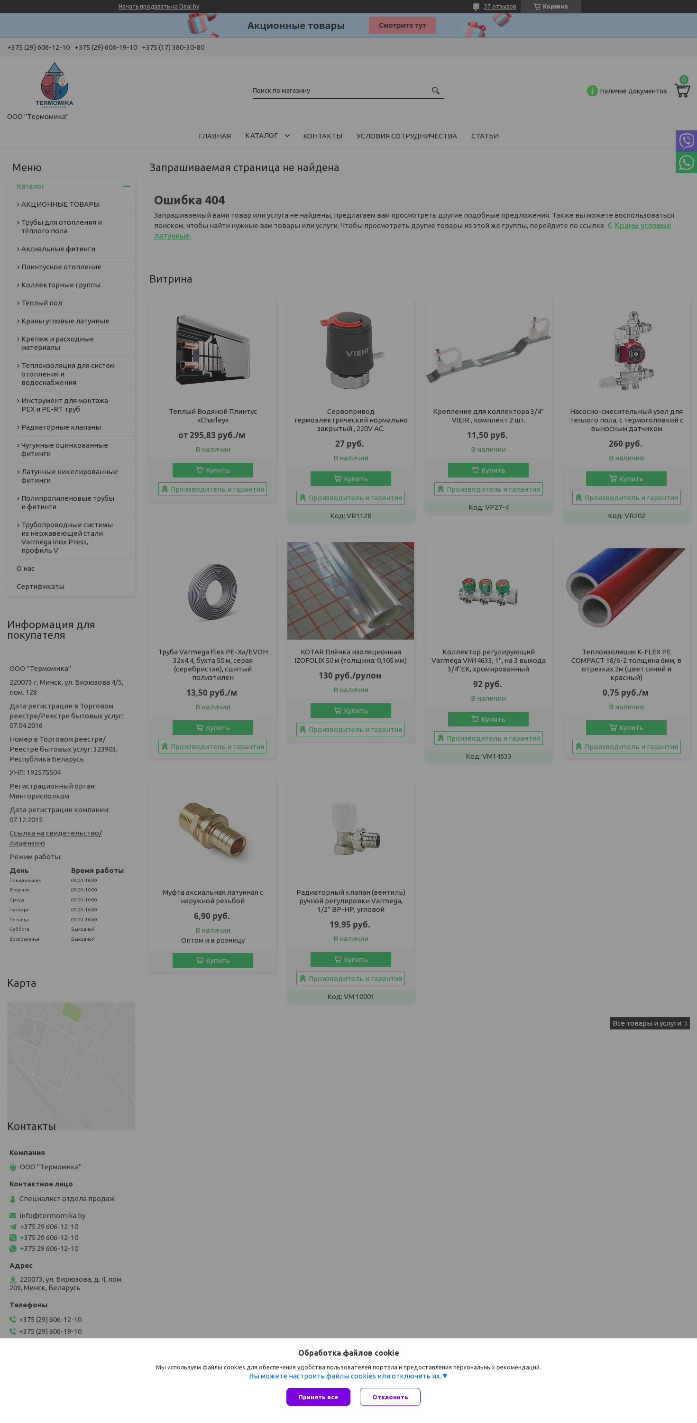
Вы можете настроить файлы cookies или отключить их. (345, 1376)
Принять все (318, 1397)
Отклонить (390, 1397)
